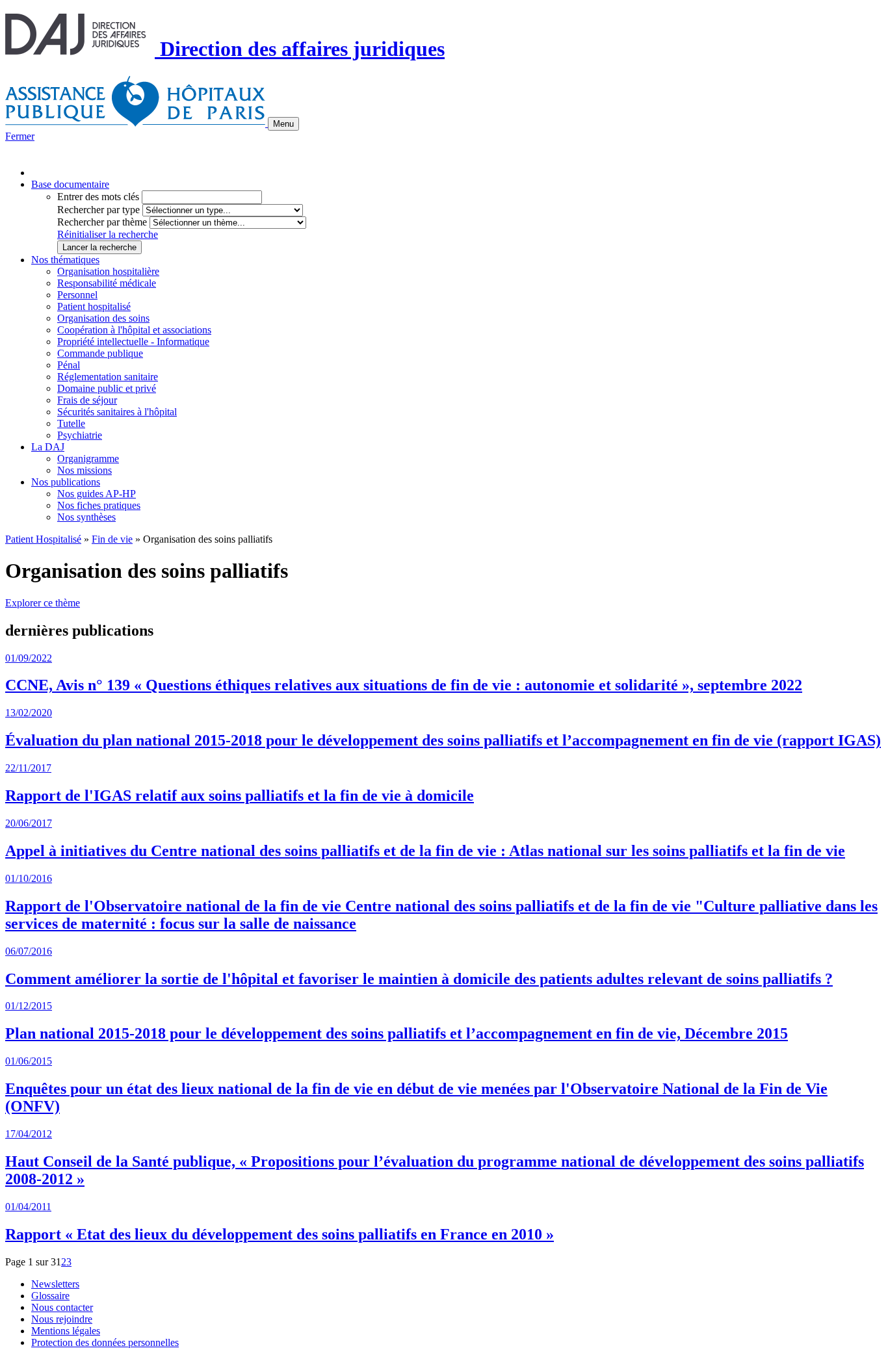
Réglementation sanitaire (107, 376)
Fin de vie (112, 539)
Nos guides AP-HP (96, 493)
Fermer (19, 136)
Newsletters (55, 1283)
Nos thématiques (65, 259)
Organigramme (88, 458)
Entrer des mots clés (98, 196)
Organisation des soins (103, 318)
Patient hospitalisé (94, 306)
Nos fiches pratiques (98, 505)
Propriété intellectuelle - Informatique (133, 341)
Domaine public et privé (106, 388)
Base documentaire (70, 184)
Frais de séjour (87, 400)
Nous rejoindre (61, 1319)
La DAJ (47, 446)
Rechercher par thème (102, 221)
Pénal (68, 364)
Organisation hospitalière (108, 271)
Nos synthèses (86, 517)
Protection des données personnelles (105, 1342)
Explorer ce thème (42, 602)
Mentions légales (65, 1330)
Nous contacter (62, 1307)
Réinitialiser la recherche (107, 234)
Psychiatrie (79, 435)
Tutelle (71, 423)
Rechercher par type (98, 209)
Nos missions (84, 470)
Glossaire (50, 1295)
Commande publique (100, 353)
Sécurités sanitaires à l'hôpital (117, 411)
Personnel (77, 294)
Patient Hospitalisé (43, 539)
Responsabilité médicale (106, 283)
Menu (283, 124)
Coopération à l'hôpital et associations (134, 329)
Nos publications (65, 481)
